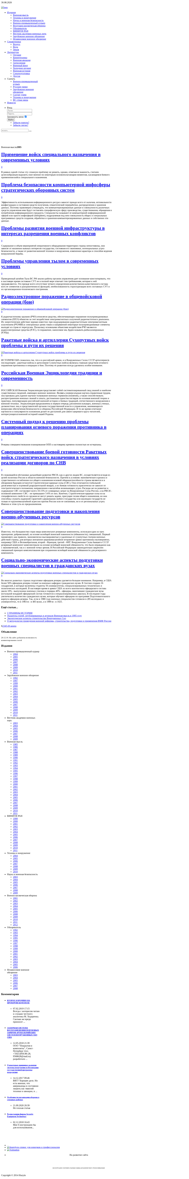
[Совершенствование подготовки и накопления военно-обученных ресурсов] (40, 524)
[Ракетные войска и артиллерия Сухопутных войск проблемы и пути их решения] (43, 352)
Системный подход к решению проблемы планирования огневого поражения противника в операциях (53, 427)
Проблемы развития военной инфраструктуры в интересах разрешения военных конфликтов (53, 230)
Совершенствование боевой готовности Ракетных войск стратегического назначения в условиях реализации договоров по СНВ (54, 457)
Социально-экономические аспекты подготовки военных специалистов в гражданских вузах (52, 562)
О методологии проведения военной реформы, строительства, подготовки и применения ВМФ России (59, 621)
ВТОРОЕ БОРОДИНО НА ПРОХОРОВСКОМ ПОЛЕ (18, 1001)
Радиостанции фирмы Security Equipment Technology (20, 1115)
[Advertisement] (55, 138)
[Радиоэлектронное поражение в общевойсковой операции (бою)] (35, 309)
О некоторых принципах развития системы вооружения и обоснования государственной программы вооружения (23, 1068)
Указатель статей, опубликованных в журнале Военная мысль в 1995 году (44, 615)
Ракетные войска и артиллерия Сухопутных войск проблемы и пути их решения (55, 342)
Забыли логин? (20, 125)
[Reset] (30, 131)
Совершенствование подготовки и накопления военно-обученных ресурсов (50, 514)
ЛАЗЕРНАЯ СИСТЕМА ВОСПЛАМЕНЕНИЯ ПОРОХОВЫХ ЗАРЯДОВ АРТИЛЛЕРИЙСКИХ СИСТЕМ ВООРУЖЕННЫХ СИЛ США (23, 1032)
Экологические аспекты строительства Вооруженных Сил (36, 618)
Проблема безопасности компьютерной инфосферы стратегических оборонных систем (55, 187)
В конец (12, 626)
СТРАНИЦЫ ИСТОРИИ (19, 613)
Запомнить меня (15, 117)
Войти (11, 120)
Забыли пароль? (21, 122)
